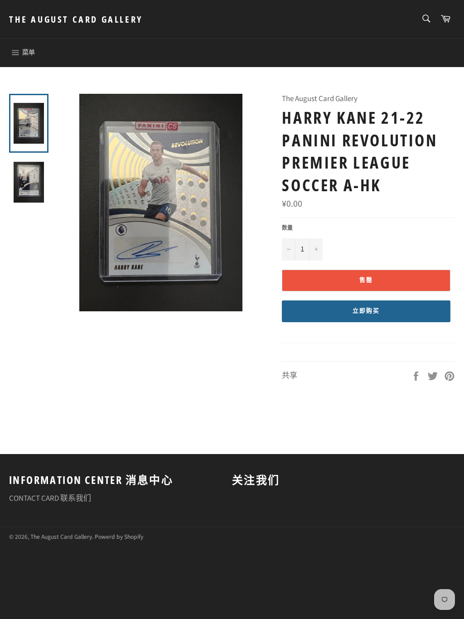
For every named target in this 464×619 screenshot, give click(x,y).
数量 (287, 228)
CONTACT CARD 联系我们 (50, 498)
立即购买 (366, 311)
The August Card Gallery (76, 19)
